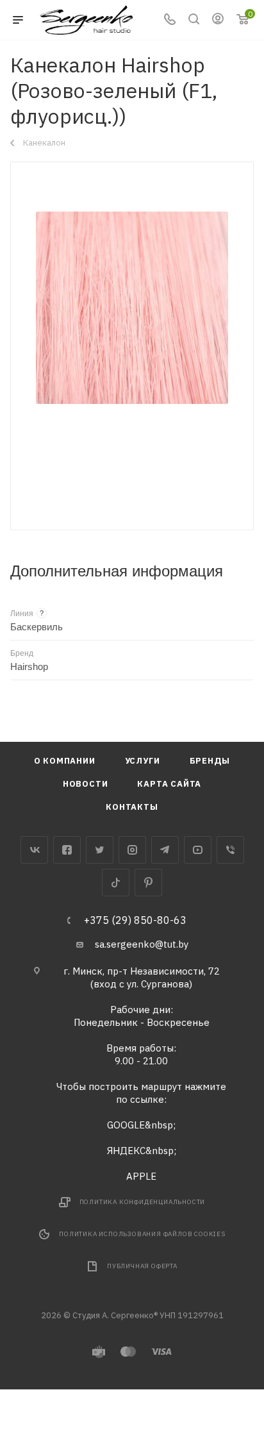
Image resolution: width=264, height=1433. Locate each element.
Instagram (132, 850)
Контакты (132, 806)
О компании (64, 760)
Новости (85, 783)
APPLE (141, 1176)
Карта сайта (169, 783)
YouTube (197, 850)
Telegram (165, 850)
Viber (230, 850)
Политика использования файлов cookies (142, 1234)
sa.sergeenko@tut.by (141, 944)
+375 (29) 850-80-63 (135, 920)
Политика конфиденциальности (142, 1202)
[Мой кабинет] (218, 20)
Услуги (142, 760)
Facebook (67, 850)
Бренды (210, 760)
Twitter (99, 850)
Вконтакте (34, 850)
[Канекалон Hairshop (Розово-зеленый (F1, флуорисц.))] (132, 308)
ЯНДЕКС (126, 1150)
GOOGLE (126, 1125)
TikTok (115, 882)
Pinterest (148, 882)
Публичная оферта (142, 1266)
